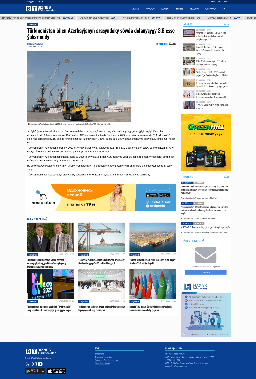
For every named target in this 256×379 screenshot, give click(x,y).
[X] (157, 44)
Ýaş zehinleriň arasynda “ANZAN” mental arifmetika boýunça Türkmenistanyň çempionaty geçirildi (211, 36)
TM (219, 2)
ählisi (226, 24)
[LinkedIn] (160, 44)
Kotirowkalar (211, 8)
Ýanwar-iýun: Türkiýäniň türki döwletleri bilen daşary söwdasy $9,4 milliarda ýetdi (152, 261)
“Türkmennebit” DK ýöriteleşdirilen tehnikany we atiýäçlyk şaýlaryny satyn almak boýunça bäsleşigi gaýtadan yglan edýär (204, 210)
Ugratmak (206, 272)
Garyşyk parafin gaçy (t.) (212, 18)
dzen (40, 364)
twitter (28, 364)
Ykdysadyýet (33, 24)
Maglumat (194, 8)
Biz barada (99, 354)
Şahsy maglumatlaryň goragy (107, 360)
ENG (213, 2)
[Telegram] (166, 44)
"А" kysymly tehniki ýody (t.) (129, 18)
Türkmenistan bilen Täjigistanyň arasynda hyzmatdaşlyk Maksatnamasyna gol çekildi (212, 84)
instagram (34, 364)
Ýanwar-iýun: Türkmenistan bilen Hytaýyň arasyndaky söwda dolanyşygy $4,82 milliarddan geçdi (101, 261)
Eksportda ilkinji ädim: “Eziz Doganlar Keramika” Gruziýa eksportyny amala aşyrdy (210, 50)
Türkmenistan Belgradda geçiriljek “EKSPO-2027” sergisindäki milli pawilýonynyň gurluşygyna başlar (49, 308)
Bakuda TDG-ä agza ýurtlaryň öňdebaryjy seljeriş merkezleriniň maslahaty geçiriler (150, 308)
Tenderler (188, 176)
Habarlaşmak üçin (102, 363)
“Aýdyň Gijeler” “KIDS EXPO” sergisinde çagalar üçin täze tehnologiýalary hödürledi (212, 73)
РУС (226, 2)
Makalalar (150, 8)
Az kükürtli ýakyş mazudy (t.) (86, 18)
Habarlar (187, 24)
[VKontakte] (163, 44)
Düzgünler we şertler (103, 357)
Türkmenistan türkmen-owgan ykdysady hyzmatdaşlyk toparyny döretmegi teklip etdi (101, 308)
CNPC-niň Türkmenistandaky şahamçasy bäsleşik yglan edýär (205, 227)
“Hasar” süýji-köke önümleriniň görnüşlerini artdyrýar (212, 106)
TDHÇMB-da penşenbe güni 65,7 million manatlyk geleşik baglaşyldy (211, 63)
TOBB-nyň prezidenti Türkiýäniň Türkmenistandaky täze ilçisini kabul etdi (211, 95)
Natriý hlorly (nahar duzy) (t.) (172, 18)
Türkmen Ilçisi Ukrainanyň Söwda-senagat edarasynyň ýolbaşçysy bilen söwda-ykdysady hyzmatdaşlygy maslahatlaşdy (46, 263)
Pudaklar (165, 8)
